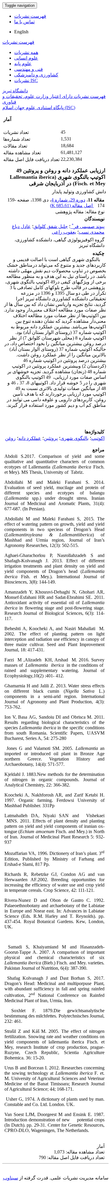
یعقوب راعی (64, 232)
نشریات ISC (26, 80)
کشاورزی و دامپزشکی (36, 74)
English (21, 31)
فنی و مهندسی (28, 69)
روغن (10, 438)
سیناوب (10, 1177)
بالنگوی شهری (74, 438)
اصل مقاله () (72, 205)
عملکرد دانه (29, 438)
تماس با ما (24, 21)
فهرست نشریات (30, 16)
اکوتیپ (97, 438)
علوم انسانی (26, 57)
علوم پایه (23, 63)
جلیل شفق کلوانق (50, 226)
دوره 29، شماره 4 (68, 199)
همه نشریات (26, 52)
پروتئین (51, 438)
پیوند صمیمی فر (88, 226)
